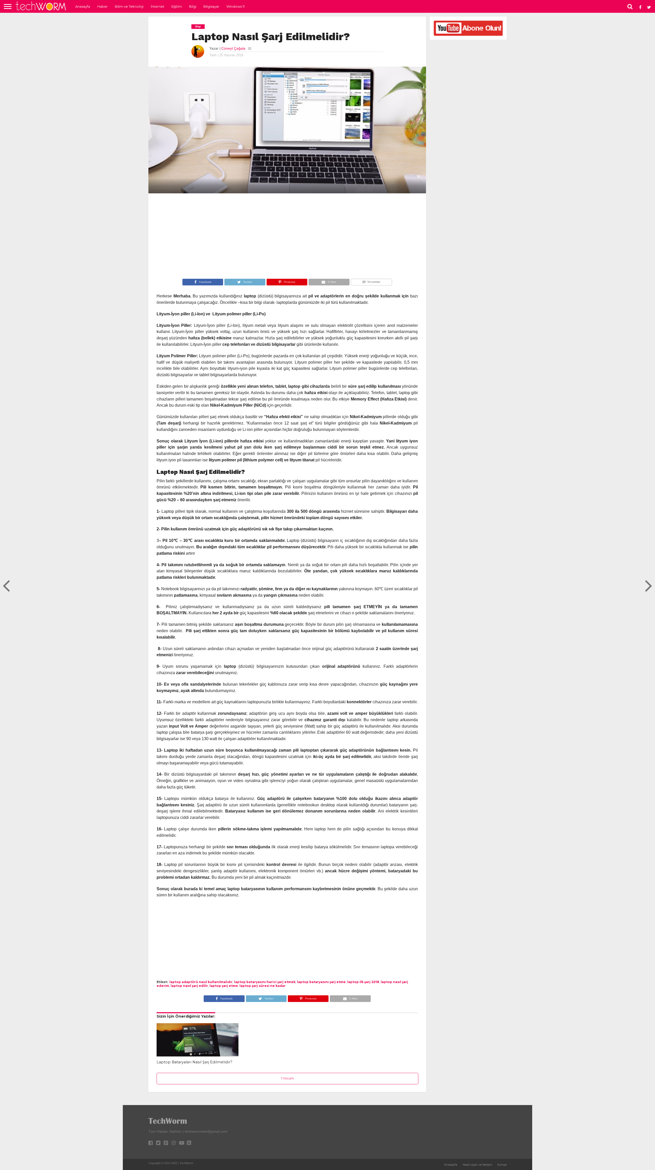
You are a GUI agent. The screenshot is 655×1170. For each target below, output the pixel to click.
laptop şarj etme (224, 986)
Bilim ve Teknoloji (129, 6)
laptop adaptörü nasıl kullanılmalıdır (201, 982)
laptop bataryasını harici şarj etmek (265, 982)
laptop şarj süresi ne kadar (262, 986)
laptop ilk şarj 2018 (363, 982)
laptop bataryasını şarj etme (321, 982)
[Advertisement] (287, 237)
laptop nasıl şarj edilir (189, 986)
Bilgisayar (211, 6)
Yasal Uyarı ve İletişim (477, 1164)
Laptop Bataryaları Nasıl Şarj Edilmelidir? (194, 1062)
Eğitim (176, 6)
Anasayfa (82, 6)
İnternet (157, 6)
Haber (102, 6)
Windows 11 (235, 6)
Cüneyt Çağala (233, 48)
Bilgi (192, 6)
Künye (502, 1164)
